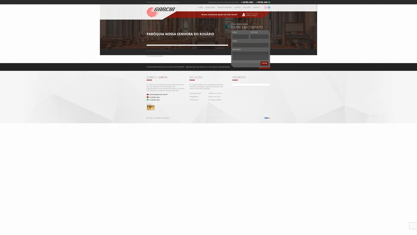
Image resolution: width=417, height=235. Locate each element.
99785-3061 (263, 2)
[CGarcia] (162, 11)
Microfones (195, 100)
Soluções (247, 7)
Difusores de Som (216, 93)
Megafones (194, 97)
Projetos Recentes (225, 7)
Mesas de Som (215, 97)
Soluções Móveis (215, 100)
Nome (234, 32)
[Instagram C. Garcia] (265, 8)
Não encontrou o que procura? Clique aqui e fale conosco (223, 2)
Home (200, 7)
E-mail (234, 41)
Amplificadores (196, 93)
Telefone (253, 32)
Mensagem (236, 49)
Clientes (237, 7)
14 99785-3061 (154, 97)
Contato (256, 7)
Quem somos (210, 7)
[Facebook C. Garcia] (268, 8)
